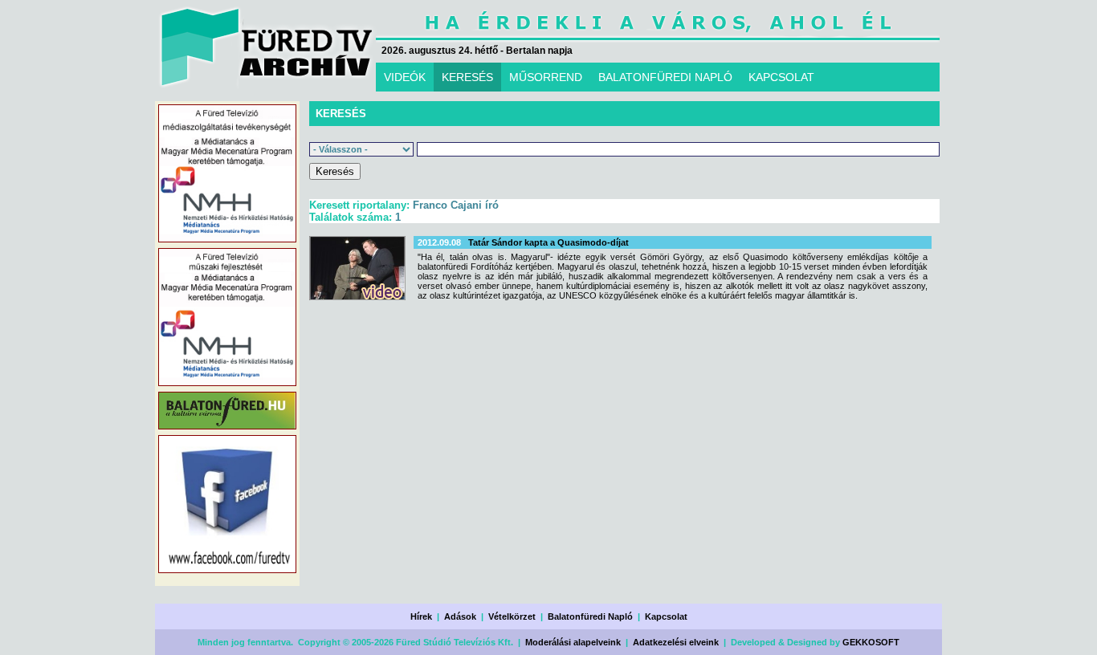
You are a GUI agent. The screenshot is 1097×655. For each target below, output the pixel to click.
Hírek (421, 616)
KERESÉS (467, 77)
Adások (460, 616)
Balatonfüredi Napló (590, 616)
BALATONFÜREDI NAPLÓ (665, 77)
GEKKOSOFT (870, 642)
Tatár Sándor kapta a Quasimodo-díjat (548, 242)
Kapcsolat (666, 616)
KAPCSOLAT (781, 77)
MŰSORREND (545, 77)
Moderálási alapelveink (573, 642)
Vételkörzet (512, 616)
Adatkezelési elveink (676, 642)
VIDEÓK (405, 77)
